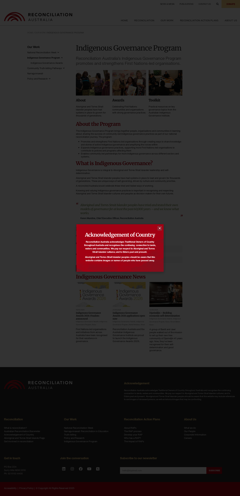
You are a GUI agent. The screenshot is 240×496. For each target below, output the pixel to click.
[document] (120, 248)
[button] (159, 228)
